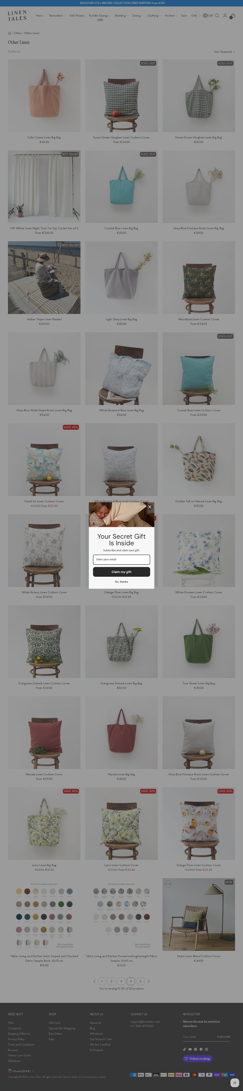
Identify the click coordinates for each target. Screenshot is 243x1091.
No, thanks (121, 581)
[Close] (149, 506)
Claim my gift (121, 572)
